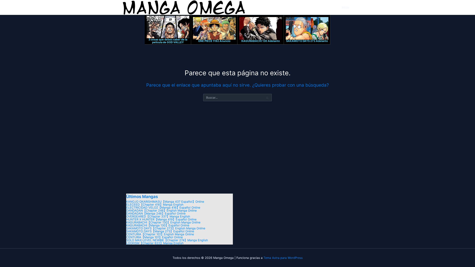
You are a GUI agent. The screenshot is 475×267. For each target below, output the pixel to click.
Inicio (345, 7)
